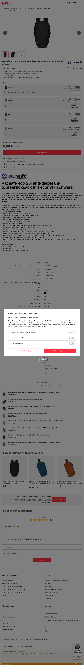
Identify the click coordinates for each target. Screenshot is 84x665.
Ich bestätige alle (59, 351)
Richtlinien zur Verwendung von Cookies (59, 321)
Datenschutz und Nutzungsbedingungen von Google (32, 326)
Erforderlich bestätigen (25, 351)
